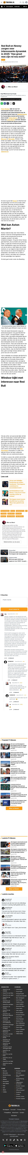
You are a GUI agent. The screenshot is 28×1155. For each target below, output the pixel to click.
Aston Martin (11, 119)
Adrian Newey (13, 118)
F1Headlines (7, 1112)
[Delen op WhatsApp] (2, 103)
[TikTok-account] (14, 1140)
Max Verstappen (5, 510)
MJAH (7, 973)
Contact (22, 1112)
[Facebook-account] (7, 1140)
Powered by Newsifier (14, 1149)
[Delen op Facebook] (5, 103)
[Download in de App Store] (19, 1145)
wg (6, 924)
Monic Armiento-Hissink (12, 956)
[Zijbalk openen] (1, 2)
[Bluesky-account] (21, 1140)
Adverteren (15, 1112)
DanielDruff (8, 899)
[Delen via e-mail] (11, 103)
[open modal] (26, 2)
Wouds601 (8, 965)
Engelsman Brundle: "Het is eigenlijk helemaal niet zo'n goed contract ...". (14, 977)
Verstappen (9, 6)
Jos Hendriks (9, 915)
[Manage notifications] (3, 1152)
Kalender (17, 6)
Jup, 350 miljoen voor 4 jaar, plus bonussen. (14, 928)
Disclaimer (14, 1115)
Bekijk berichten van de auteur (12, 542)
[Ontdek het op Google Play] (9, 1145)
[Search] (20, 2)
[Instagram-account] (10, 1140)
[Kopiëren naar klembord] (14, 103)
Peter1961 (8, 932)
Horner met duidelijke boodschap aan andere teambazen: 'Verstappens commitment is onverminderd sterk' (17, 484)
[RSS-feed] (18, 1140)
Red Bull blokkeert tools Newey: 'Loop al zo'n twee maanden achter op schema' (17, 493)
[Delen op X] (8, 103)
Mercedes (12, 139)
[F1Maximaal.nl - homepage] (8, 2)
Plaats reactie (14, 609)
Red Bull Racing (22, 114)
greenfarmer (8, 907)
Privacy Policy (21, 1109)
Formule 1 (13, 1109)
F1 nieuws (3, 513)
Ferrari (15, 201)
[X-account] (3, 1140)
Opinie (3, 59)
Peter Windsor (5, 109)
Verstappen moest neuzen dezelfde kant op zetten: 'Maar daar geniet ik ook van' (17, 501)
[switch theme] (23, 2)
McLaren (3, 139)
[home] (2, 6)
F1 (4, 6)
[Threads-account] (25, 1140)
